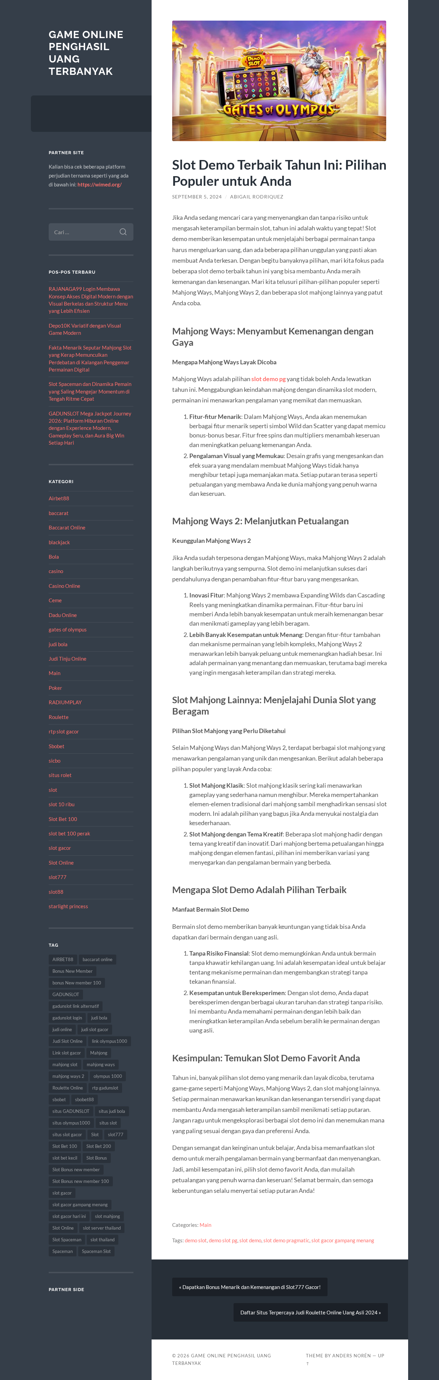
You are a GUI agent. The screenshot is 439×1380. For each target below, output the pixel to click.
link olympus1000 (109, 1041)
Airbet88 (59, 498)
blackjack (59, 542)
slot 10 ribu (61, 804)
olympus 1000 (108, 1076)
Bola (54, 557)
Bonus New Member (72, 971)
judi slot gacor (94, 1029)
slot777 (58, 877)
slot (53, 790)
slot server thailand (102, 1228)
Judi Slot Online (67, 1041)
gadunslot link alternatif (75, 1006)
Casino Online (64, 586)
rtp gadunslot (105, 1088)
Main (54, 673)
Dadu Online (63, 615)
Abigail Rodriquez (257, 196)
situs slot (108, 1123)
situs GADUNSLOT (71, 1111)
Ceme (55, 600)
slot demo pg (268, 379)
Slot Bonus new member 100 (80, 1181)
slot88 (56, 892)
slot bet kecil (64, 1158)
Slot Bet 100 (63, 819)
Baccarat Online (67, 527)
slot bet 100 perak (69, 833)
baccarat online (97, 959)
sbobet (59, 1099)
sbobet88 (84, 1099)
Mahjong (98, 1053)
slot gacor (60, 848)
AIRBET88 (62, 959)
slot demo (250, 1240)
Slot (95, 1134)
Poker (55, 688)
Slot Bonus (96, 1158)
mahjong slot (65, 1064)
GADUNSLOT (65, 994)
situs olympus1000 (71, 1123)
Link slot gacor (66, 1053)
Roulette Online (67, 1088)
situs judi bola (112, 1111)
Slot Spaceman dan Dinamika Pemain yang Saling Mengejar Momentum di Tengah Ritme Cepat (90, 391)
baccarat (59, 513)
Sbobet (56, 746)
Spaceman (62, 1251)
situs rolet (60, 775)
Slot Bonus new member (76, 1169)
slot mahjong (107, 1216)
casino (56, 571)
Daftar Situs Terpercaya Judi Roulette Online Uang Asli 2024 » (310, 1312)
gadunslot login (67, 1017)
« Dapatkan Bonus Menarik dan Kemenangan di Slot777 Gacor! (250, 1287)
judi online (62, 1029)
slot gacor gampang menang (80, 1204)
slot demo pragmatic (286, 1240)
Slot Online (61, 862)
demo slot (196, 1240)
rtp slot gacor (64, 731)
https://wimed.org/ (100, 184)
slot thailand (103, 1239)
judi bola (58, 644)
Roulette (59, 717)
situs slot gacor (67, 1134)
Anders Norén (351, 1355)
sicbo (54, 760)
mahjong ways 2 (68, 1076)
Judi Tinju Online (67, 658)
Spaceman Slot (96, 1251)
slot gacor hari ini (69, 1216)
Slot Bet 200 (98, 1146)
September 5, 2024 (197, 196)
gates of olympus (68, 629)
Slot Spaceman (66, 1239)
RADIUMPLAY (65, 702)
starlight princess (68, 906)
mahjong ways (101, 1064)
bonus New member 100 (76, 982)
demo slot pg (223, 1240)
